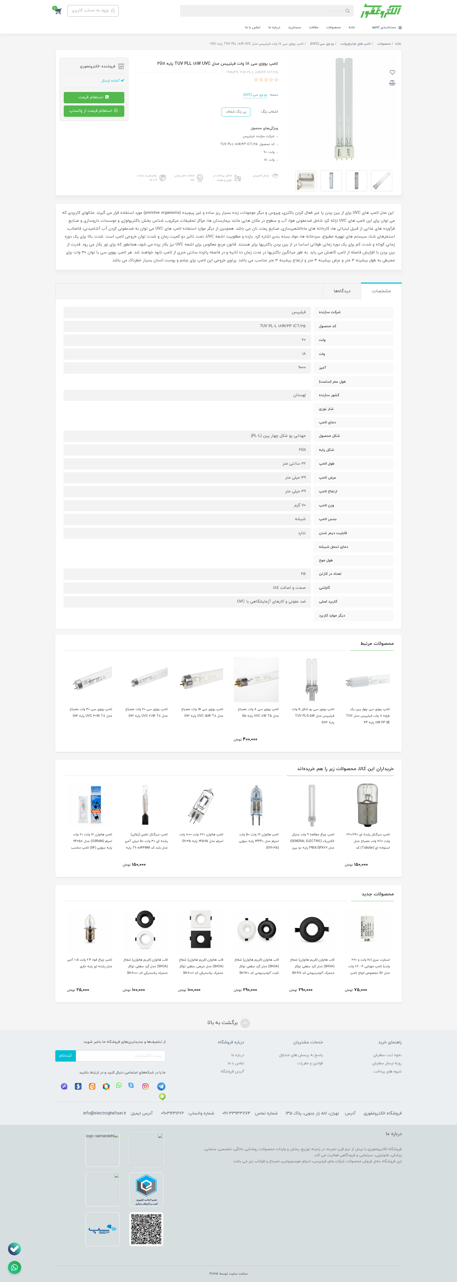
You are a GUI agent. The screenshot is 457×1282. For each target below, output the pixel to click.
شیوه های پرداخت (387, 1071)
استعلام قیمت (91, 97)
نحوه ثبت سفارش (387, 1055)
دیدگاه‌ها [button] (342, 291)
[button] (61, 11)
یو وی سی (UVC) (255, 95)
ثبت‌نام (66, 1055)
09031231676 (172, 1113)
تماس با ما (253, 27)
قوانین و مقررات (310, 1063)
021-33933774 (236, 1113)
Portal (213, 1273)
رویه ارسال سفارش (387, 1063)
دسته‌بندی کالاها (384, 27)
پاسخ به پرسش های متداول (301, 1055)
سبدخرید (294, 27)
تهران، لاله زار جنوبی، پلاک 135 (312, 1113)
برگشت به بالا (223, 1022)
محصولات (333, 27)
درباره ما (274, 27)
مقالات (313, 27)
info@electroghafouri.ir (104, 1113)
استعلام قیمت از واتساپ (91, 111)
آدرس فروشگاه (232, 1071)
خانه (352, 27)
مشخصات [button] (381, 291)
